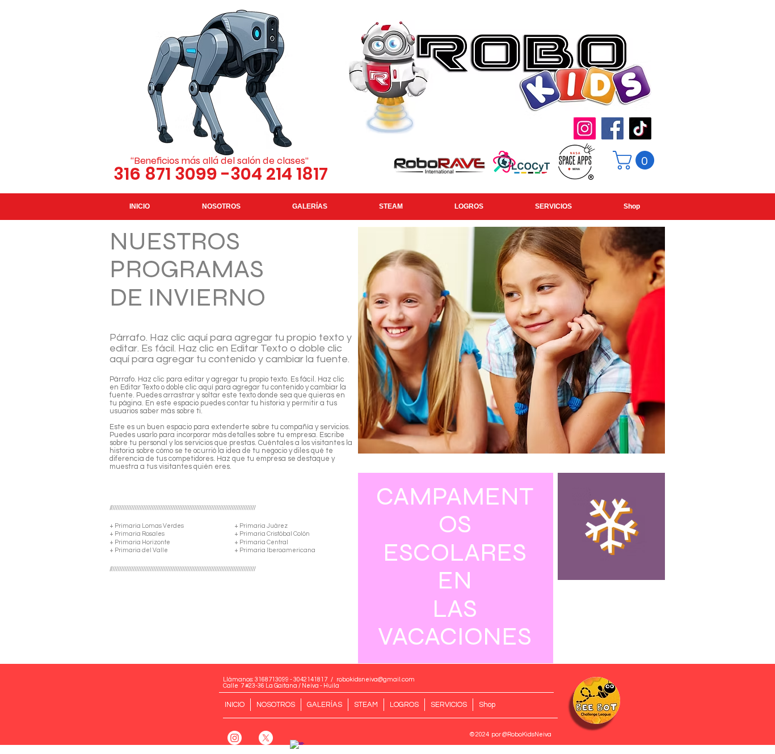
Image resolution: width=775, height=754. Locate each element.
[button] (636, 160)
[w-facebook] (297, 747)
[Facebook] (612, 128)
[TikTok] (640, 128)
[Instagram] (585, 128)
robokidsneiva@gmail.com (375, 679)
